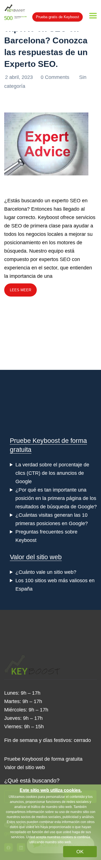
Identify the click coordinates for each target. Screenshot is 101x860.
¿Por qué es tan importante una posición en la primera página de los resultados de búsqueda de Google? (56, 498)
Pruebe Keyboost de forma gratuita (43, 759)
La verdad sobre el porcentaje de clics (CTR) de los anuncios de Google (52, 473)
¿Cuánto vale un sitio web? (45, 572)
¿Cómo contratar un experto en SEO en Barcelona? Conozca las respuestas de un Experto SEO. (46, 40)
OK (80, 851)
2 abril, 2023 (19, 77)
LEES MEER (20, 290)
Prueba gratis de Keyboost (57, 17)
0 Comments (56, 77)
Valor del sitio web (36, 557)
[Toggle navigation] (93, 16)
